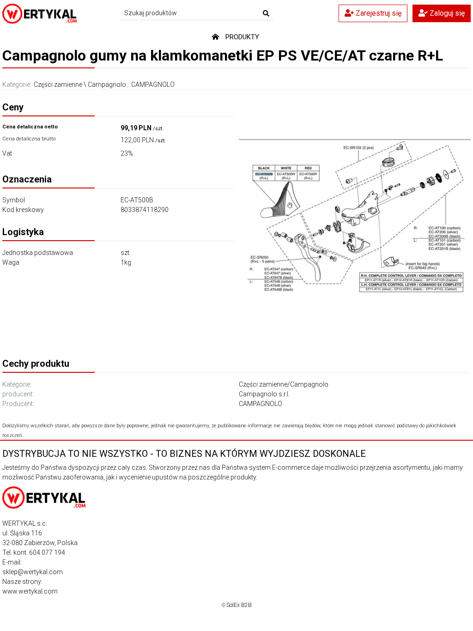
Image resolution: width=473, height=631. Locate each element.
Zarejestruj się (377, 13)
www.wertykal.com (30, 591)
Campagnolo (107, 84)
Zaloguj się (446, 13)
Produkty (242, 37)
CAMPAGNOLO (153, 84)
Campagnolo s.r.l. (264, 394)
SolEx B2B (239, 605)
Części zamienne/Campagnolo (283, 384)
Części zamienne (58, 84)
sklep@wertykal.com (32, 572)
